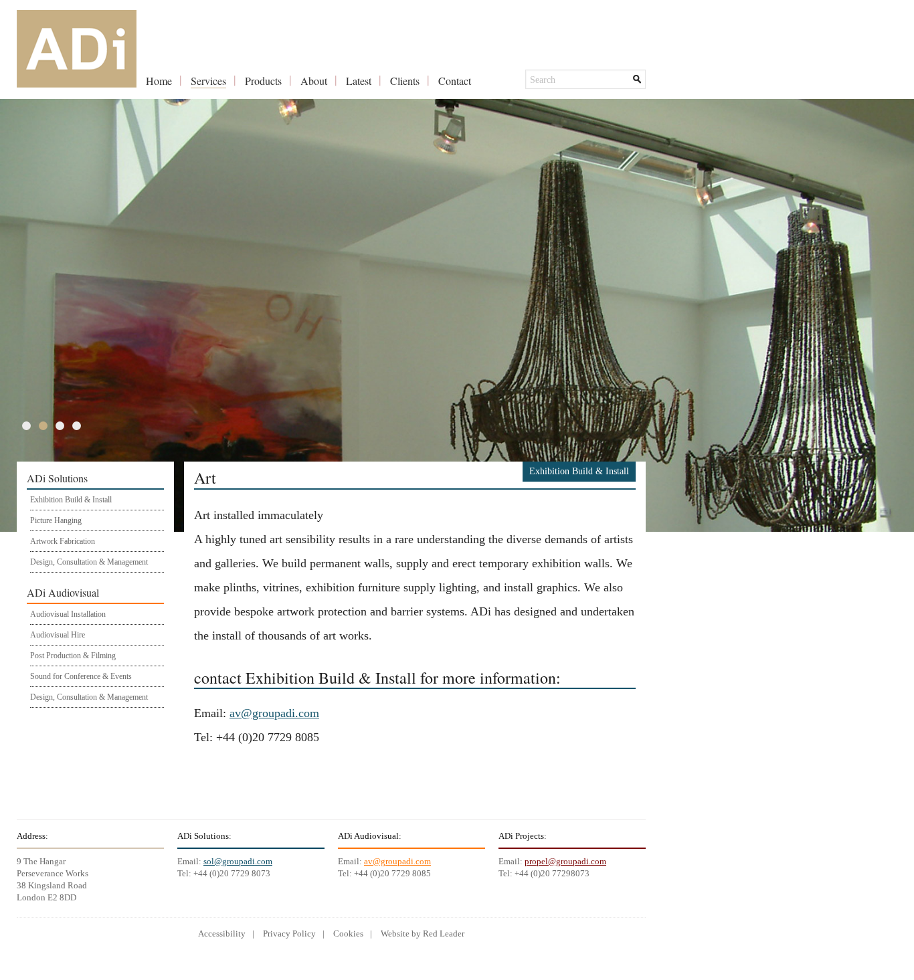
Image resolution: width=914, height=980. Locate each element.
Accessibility (222, 933)
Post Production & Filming (73, 655)
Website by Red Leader (422, 933)
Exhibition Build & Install (71, 499)
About (313, 81)
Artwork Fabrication (62, 541)
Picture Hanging (56, 520)
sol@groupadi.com (237, 861)
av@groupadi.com (274, 713)
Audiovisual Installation (68, 614)
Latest (358, 81)
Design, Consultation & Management (89, 562)
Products (263, 81)
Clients (405, 81)
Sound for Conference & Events (81, 676)
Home (159, 81)
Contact (454, 81)
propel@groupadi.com (565, 861)
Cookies (348, 933)
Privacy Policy (289, 933)
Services (208, 81)
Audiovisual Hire (57, 635)
